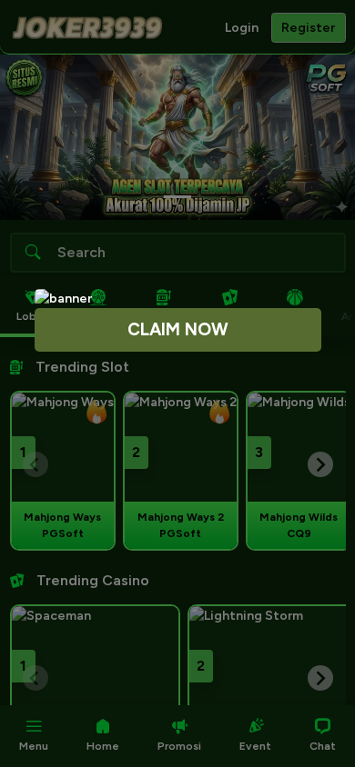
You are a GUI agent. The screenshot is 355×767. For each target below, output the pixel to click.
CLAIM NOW (177, 329)
